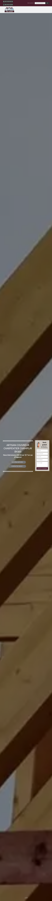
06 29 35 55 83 (9, 4)
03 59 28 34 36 (9, 1)
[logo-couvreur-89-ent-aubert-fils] (9, 9)
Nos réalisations (17, 462)
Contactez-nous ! (17, 466)
